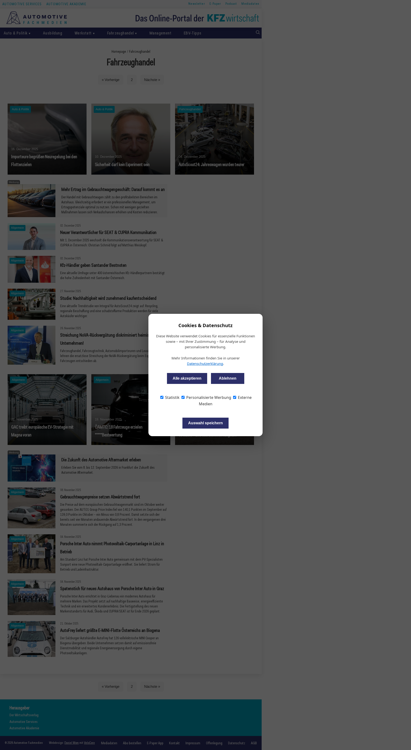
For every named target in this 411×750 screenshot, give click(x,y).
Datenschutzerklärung (205, 363)
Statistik (172, 397)
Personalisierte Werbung (208, 397)
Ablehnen (227, 378)
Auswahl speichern (205, 423)
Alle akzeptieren (187, 378)
